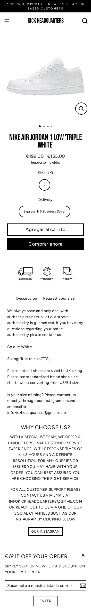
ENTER (46, 601)
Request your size (59, 298)
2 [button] (44, 127)
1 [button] (40, 126)
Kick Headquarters (45, 21)
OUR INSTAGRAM (45, 531)
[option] (45, 75)
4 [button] (52, 127)
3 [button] (48, 127)
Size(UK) (45, 172)
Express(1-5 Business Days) (45, 211)
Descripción (26, 298)
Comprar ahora (45, 244)
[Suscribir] (82, 585)
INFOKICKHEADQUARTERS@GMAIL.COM (45, 501)
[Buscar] (85, 21)
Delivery (45, 199)
